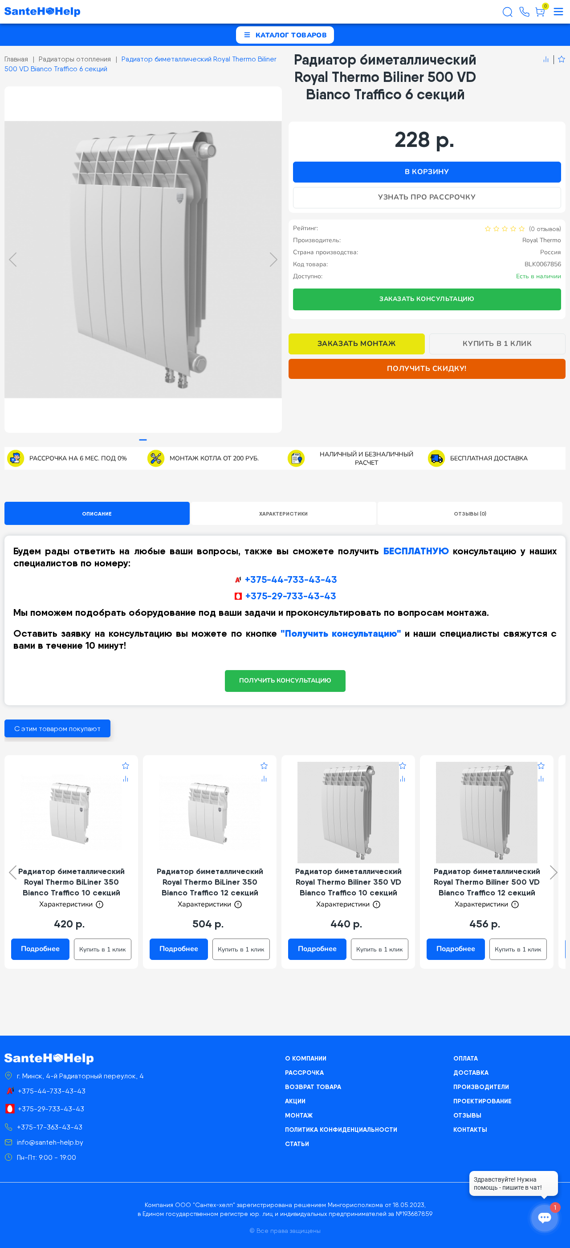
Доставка (471, 1073)
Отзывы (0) (470, 513)
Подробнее (40, 949)
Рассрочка (304, 1073)
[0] (540, 15)
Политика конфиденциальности (341, 1130)
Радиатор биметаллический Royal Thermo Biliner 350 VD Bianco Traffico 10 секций (348, 882)
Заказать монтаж (357, 344)
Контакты (470, 1130)
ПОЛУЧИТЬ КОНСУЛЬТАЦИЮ (285, 680)
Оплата (465, 1058)
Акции (295, 1101)
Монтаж (299, 1115)
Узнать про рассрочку (427, 197)
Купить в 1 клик (497, 344)
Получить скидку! (427, 369)
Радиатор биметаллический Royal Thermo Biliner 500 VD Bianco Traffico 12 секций (487, 882)
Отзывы (467, 1115)
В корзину (427, 172)
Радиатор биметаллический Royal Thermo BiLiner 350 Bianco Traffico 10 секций (71, 882)
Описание (97, 513)
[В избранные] (560, 59)
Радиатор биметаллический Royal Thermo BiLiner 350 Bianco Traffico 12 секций (210, 882)
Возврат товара (313, 1087)
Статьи (297, 1144)
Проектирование (482, 1101)
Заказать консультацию (427, 299)
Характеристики (283, 513)
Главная (16, 59)
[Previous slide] (12, 259)
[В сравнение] (546, 59)
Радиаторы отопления (75, 59)
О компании (305, 1058)
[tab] (143, 440)
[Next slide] (273, 259)
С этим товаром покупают (57, 728)
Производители (481, 1087)
